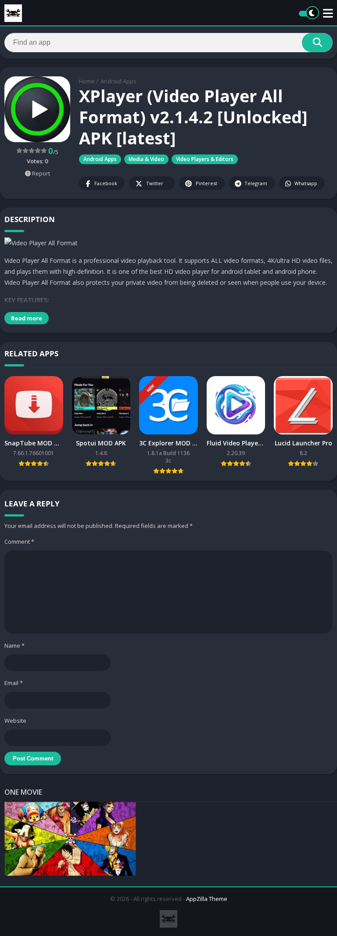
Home (87, 81)
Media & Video (146, 159)
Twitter (154, 183)
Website (15, 720)
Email (13, 683)
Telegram (255, 183)
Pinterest (206, 183)
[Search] (317, 42)
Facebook (105, 183)
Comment (19, 541)
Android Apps (118, 81)
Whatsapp (305, 183)
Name (14, 645)
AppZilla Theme (206, 899)
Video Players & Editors (204, 159)
